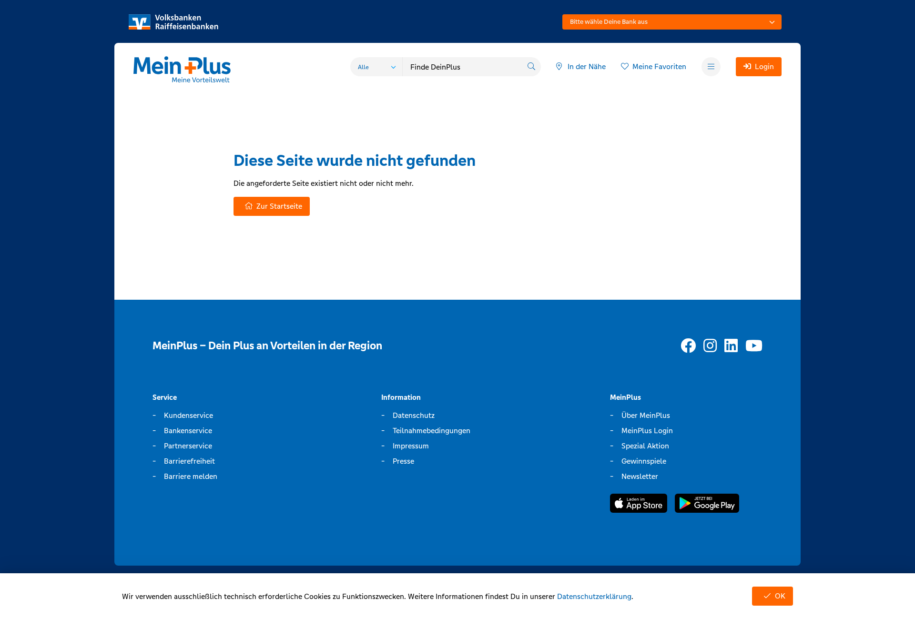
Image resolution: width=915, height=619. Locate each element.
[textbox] (672, 22)
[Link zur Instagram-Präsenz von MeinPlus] (710, 346)
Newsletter (639, 476)
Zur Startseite (279, 206)
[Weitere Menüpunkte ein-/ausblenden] (711, 66)
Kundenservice (188, 415)
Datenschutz (414, 415)
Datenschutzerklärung (594, 596)
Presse (403, 461)
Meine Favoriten (659, 66)
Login (764, 66)
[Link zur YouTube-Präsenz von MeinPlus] (753, 346)
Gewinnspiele (643, 461)
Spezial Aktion (645, 445)
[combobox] (672, 22)
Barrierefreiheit (189, 461)
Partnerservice (188, 445)
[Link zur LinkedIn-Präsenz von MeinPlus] (731, 346)
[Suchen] (531, 66)
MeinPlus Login (647, 430)
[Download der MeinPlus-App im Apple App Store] (638, 505)
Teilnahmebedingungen (431, 430)
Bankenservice (188, 430)
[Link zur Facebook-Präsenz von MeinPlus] (688, 346)
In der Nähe (587, 66)
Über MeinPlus (645, 415)
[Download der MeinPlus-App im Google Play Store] (707, 505)
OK (780, 595)
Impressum (411, 445)
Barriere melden (190, 476)
